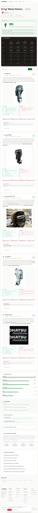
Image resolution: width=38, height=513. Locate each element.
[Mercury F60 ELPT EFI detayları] (19, 218)
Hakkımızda (26, 497)
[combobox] (31, 2)
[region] (19, 51)
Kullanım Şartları (34, 492)
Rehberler (17, 492)
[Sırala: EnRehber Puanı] (36, 69)
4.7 (18, 75)
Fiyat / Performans (6, 69)
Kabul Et (9, 509)
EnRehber (2, 6)
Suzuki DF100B (8, 135)
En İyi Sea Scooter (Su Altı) (12, 480)
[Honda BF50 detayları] (19, 277)
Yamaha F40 (7, 73)
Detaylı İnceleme (6, 128)
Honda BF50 (8, 256)
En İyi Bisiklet (11, 500)
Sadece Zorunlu (15, 509)
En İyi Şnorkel (25, 480)
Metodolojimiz (31, 33)
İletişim (25, 502)
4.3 (18, 316)
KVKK (17, 496)
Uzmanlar (17, 494)
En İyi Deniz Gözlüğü (4, 480)
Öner (23, 1)
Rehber (20, 1)
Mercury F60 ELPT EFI (10, 196)
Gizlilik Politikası (33, 490)
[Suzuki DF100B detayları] (19, 157)
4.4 (19, 258)
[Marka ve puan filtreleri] (33, 69)
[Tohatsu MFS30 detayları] (19, 335)
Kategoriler (11, 1)
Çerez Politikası (33, 494)
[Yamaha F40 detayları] (19, 94)
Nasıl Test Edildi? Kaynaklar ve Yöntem (10, 427)
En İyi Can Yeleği (31, 480)
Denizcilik (6, 6)
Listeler (16, 1)
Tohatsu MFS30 (8, 314)
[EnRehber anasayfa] (4, 1)
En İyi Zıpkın (19, 480)
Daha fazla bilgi (19, 507)
